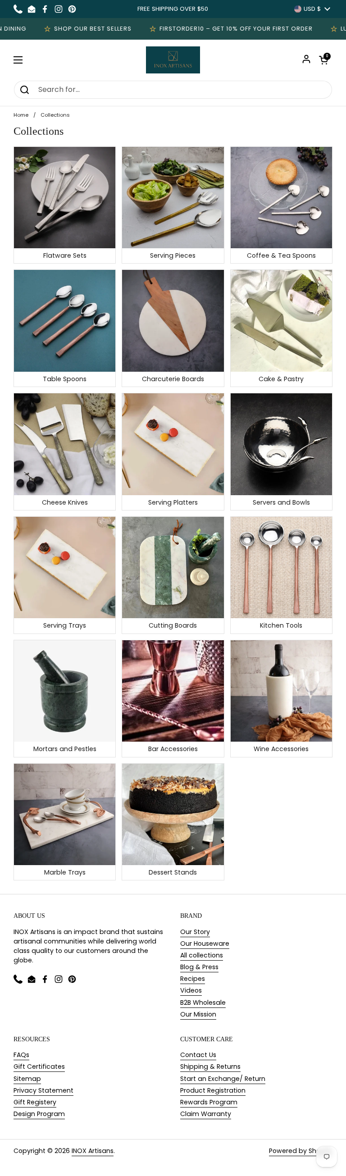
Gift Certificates (39, 1066)
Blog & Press (199, 966)
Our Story (195, 931)
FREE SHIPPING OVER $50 (172, 9)
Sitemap (27, 1078)
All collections (201, 955)
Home (21, 115)
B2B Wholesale (203, 1002)
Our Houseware (204, 943)
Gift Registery (35, 1102)
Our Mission (198, 1014)
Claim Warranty (205, 1113)
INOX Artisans (93, 1150)
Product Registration (213, 1090)
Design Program (39, 1113)
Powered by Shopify (300, 1150)
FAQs (21, 1054)
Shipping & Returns (210, 1066)
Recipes (192, 978)
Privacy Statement (43, 1090)
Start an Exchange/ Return (222, 1078)
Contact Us (198, 1054)
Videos (191, 990)
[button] (323, 60)
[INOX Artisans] (173, 59)
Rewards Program (208, 1102)
